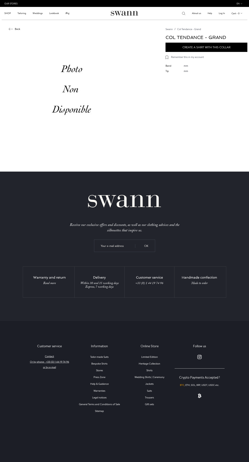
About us (196, 13)
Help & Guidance (99, 383)
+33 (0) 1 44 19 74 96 (149, 283)
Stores (99, 370)
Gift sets (149, 404)
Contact (49, 356)
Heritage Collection (149, 363)
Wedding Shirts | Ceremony (149, 377)
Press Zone (99, 377)
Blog (67, 13)
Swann (169, 29)
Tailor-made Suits (99, 357)
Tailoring (21, 13)
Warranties (99, 390)
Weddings (38, 13)
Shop (7, 13)
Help (210, 13)
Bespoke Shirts (99, 363)
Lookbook (54, 13)
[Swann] (124, 13)
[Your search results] (183, 13)
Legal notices (99, 397)
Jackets (149, 383)
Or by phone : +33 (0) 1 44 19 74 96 (49, 361)
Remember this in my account (187, 57)
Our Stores (10, 3)
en (238, 3)
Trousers (149, 397)
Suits (149, 390)
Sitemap (99, 411)
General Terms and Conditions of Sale (99, 404)
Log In (222, 13)
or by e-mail (49, 367)
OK (146, 246)
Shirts (149, 370)
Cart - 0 (236, 13)
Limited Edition (149, 357)
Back (17, 29)
